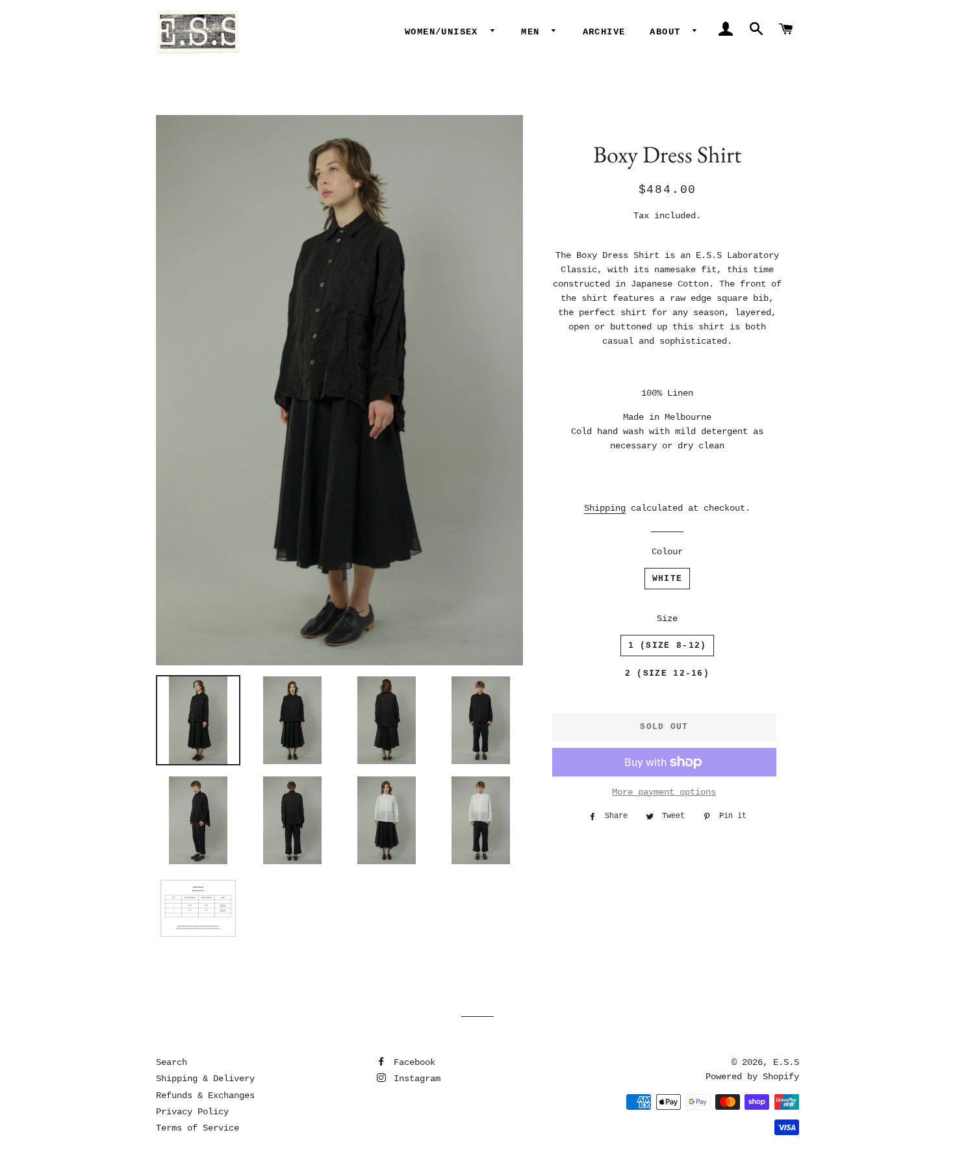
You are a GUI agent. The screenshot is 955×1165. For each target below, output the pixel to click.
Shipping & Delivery (205, 1078)
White (667, 578)
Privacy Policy (192, 1112)
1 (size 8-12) (667, 645)
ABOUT (668, 32)
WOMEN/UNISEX (444, 32)
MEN (533, 32)
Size (667, 618)
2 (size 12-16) (667, 673)
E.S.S (786, 1062)
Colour (667, 551)
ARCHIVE (604, 32)
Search (171, 1062)
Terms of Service (197, 1128)
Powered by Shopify (752, 1076)
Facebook (411, 1062)
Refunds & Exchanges (205, 1095)
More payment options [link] (664, 792)
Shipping (605, 508)
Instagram (414, 1078)
